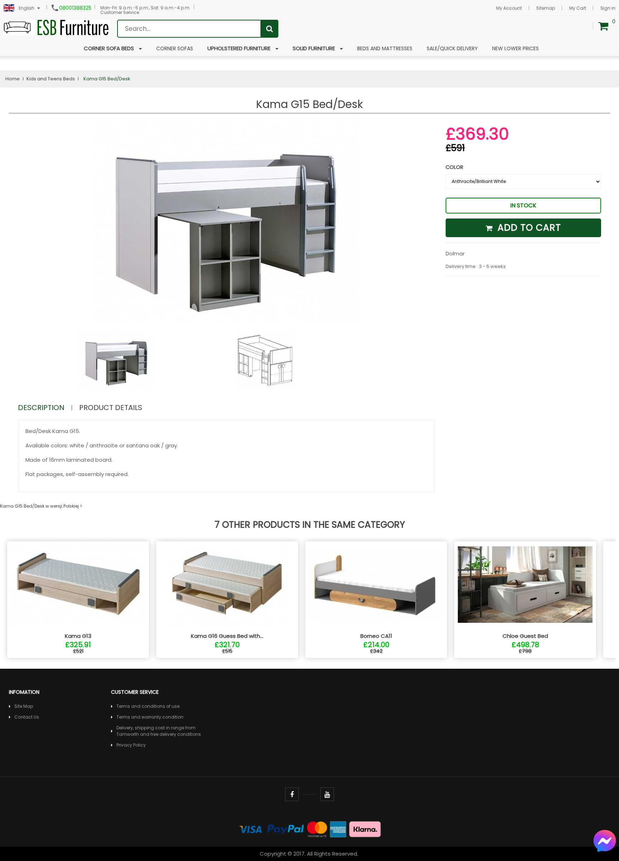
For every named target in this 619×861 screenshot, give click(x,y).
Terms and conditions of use (147, 706)
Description (41, 407)
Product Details (110, 407)
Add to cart (528, 227)
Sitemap (545, 8)
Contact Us (26, 717)
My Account (509, 8)
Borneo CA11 (376, 636)
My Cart (577, 8)
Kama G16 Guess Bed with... (227, 636)
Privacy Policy (131, 745)
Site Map (23, 706)
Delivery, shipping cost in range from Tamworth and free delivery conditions (158, 731)
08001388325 (75, 7)
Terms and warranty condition (149, 717)
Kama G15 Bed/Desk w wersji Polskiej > (41, 506)
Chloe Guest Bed (525, 636)
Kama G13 (78, 636)
